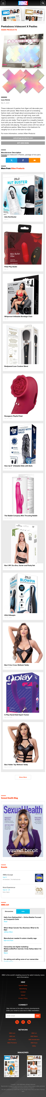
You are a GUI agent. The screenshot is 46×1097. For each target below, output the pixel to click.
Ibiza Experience (9, 887)
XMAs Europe (8, 875)
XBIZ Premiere (12, 1043)
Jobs (23, 911)
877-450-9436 (23, 143)
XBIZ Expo (34, 1043)
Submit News (23, 985)
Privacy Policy (23, 998)
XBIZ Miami (34, 1036)
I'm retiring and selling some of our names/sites (21, 959)
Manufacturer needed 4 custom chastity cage (20, 938)
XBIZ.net (5, 905)
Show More (23, 777)
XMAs (34, 1046)
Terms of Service (41, 1089)
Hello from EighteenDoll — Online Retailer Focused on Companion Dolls (22, 918)
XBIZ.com (12, 1033)
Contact (23, 992)
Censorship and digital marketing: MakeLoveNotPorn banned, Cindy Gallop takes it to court (22, 949)
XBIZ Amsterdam (33, 1039)
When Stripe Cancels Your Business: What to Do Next (21, 929)
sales (23, 138)
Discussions (9, 911)
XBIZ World (12, 1039)
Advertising (23, 989)
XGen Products (9, 29)
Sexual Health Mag (9, 798)
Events (4, 867)
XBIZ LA (34, 1033)
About (23, 995)
